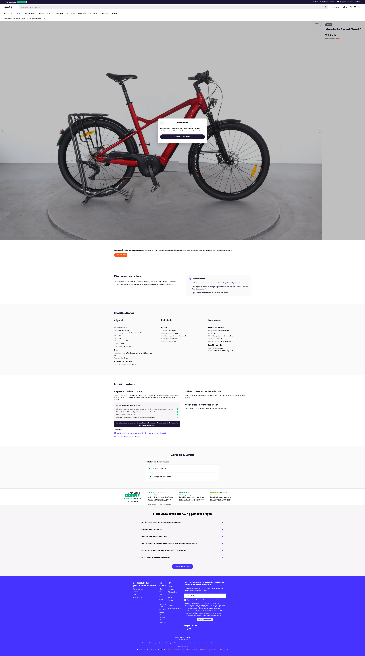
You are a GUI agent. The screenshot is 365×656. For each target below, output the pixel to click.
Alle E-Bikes (7, 18)
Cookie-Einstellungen (182, 646)
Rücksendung (172, 592)
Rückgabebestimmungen (165, 643)
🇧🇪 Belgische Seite (154, 649)
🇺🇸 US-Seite (203, 649)
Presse (170, 606)
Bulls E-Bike (161, 614)
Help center (172, 603)
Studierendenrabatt (174, 608)
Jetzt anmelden (205, 620)
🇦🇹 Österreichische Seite (192, 649)
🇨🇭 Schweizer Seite (223, 649)
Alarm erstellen (121, 255)
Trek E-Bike (162, 609)
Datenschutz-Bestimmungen (149, 643)
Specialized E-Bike (162, 606)
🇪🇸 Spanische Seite (212, 649)
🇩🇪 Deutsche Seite (165, 649)
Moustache (25, 18)
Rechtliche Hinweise (193, 643)
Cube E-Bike (161, 590)
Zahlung (170, 586)
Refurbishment (138, 589)
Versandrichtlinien (204, 643)
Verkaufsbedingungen (217, 643)
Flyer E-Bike (161, 600)
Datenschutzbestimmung (191, 605)
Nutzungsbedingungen (180, 643)
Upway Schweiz (185, 638)
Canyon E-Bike (162, 619)
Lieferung (171, 589)
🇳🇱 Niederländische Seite (177, 649)
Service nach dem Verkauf (174, 596)
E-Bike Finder (335, 7)
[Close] (184, 1)
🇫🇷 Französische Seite (142, 649)
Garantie (136, 592)
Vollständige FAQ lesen (182, 566)
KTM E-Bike (162, 623)
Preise (135, 595)
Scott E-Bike (161, 595)
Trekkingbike (16, 18)
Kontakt (170, 600)
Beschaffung (137, 597)
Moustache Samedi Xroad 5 (38, 18)
